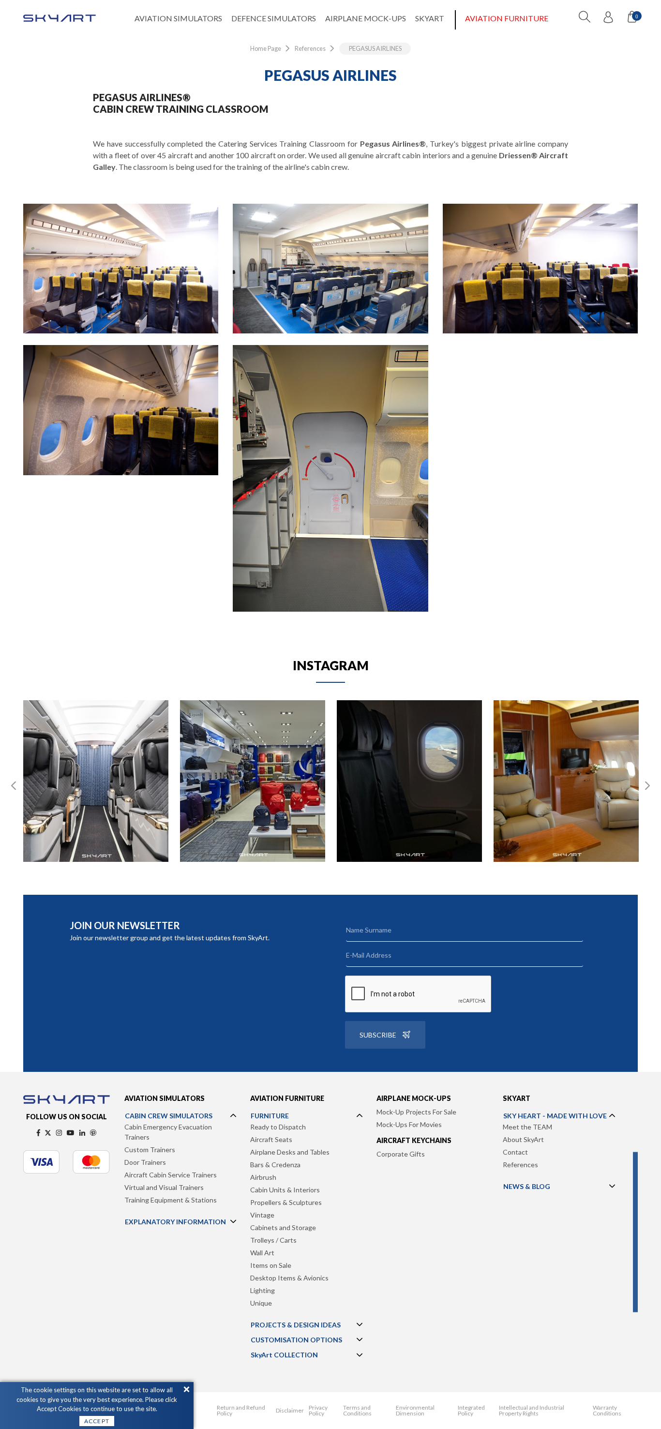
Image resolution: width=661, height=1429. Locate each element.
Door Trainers (145, 1162)
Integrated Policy (471, 1410)
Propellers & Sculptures (286, 1202)
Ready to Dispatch (278, 1127)
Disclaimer (290, 1411)
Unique (261, 1303)
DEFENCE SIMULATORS (273, 18)
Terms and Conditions (357, 1410)
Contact (515, 1152)
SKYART (429, 18)
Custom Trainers (149, 1149)
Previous (13, 786)
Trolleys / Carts (273, 1240)
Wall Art (262, 1252)
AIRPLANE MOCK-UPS (365, 18)
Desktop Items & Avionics (289, 1278)
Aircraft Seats (271, 1139)
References (520, 1164)
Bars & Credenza (275, 1164)
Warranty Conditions (607, 1410)
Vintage (262, 1215)
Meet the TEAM (527, 1127)
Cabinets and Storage (283, 1227)
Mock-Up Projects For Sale (416, 1112)
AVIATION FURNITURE (506, 18)
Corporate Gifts (400, 1154)
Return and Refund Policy (241, 1410)
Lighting (262, 1290)
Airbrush (263, 1177)
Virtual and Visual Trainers (164, 1187)
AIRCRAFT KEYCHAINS (413, 1140)
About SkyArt (523, 1139)
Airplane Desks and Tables (290, 1152)
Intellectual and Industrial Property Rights (531, 1410)
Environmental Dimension (415, 1410)
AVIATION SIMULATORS (178, 18)
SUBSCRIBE (378, 1035)
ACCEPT (96, 1421)
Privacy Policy (318, 1410)
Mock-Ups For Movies (409, 1124)
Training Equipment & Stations (170, 1200)
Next (647, 786)
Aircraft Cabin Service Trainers (170, 1175)
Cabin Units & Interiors (285, 1190)
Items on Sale (270, 1265)
